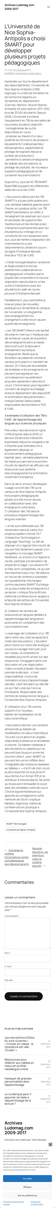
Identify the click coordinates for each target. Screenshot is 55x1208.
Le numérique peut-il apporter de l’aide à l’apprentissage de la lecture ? (18, 1099)
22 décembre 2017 (45, 1043)
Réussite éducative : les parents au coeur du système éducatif (40, 857)
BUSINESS (9, 73)
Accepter (27, 1178)
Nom (7, 952)
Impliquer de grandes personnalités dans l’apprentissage (18, 1081)
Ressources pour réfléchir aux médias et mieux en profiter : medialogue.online (19, 1064)
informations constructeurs (28, 73)
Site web (9, 980)
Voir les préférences (27, 1195)
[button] (50, 1144)
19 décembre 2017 (45, 1098)
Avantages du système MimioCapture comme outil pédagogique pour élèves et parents (17, 857)
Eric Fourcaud (19, 69)
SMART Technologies (16, 823)
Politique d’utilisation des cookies (13, 1203)
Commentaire (12, 915)
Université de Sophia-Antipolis (20, 829)
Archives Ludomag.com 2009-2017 (19, 1127)
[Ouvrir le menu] (48, 7)
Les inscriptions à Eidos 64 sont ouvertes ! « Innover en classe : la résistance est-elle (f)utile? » (20, 1044)
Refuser (27, 1187)
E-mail (8, 966)
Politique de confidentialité (37, 1203)
